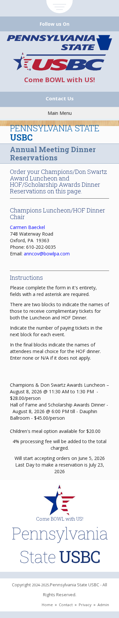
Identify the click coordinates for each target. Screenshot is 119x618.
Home (47, 604)
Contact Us (60, 98)
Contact (66, 604)
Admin (103, 604)
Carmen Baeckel (27, 227)
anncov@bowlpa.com (47, 253)
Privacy (85, 604)
